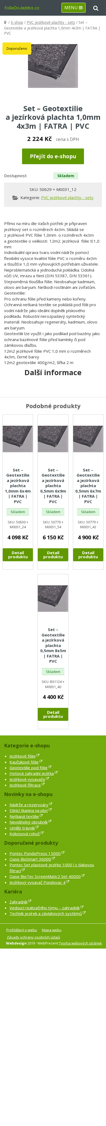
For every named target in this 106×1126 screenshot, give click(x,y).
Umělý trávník (22, 828)
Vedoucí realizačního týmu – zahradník (45, 907)
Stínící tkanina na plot (29, 810)
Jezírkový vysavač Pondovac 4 (38, 882)
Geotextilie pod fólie (29, 767)
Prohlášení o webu (21, 929)
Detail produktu (18, 554)
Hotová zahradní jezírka (32, 773)
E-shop (17, 22)
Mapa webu (51, 929)
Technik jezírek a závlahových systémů (46, 913)
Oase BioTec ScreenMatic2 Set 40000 (45, 876)
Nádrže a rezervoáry (29, 804)
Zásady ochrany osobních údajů (33, 937)
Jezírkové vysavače (27, 779)
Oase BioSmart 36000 (30, 859)
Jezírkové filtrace (25, 785)
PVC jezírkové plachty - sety (51, 22)
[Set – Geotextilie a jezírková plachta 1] (53, 66)
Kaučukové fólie (24, 762)
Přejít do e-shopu (53, 156)
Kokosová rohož (25, 833)
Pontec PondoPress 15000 (35, 853)
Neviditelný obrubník (29, 822)
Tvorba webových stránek (80, 943)
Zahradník (18, 901)
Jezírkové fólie (23, 756)
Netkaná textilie (24, 816)
